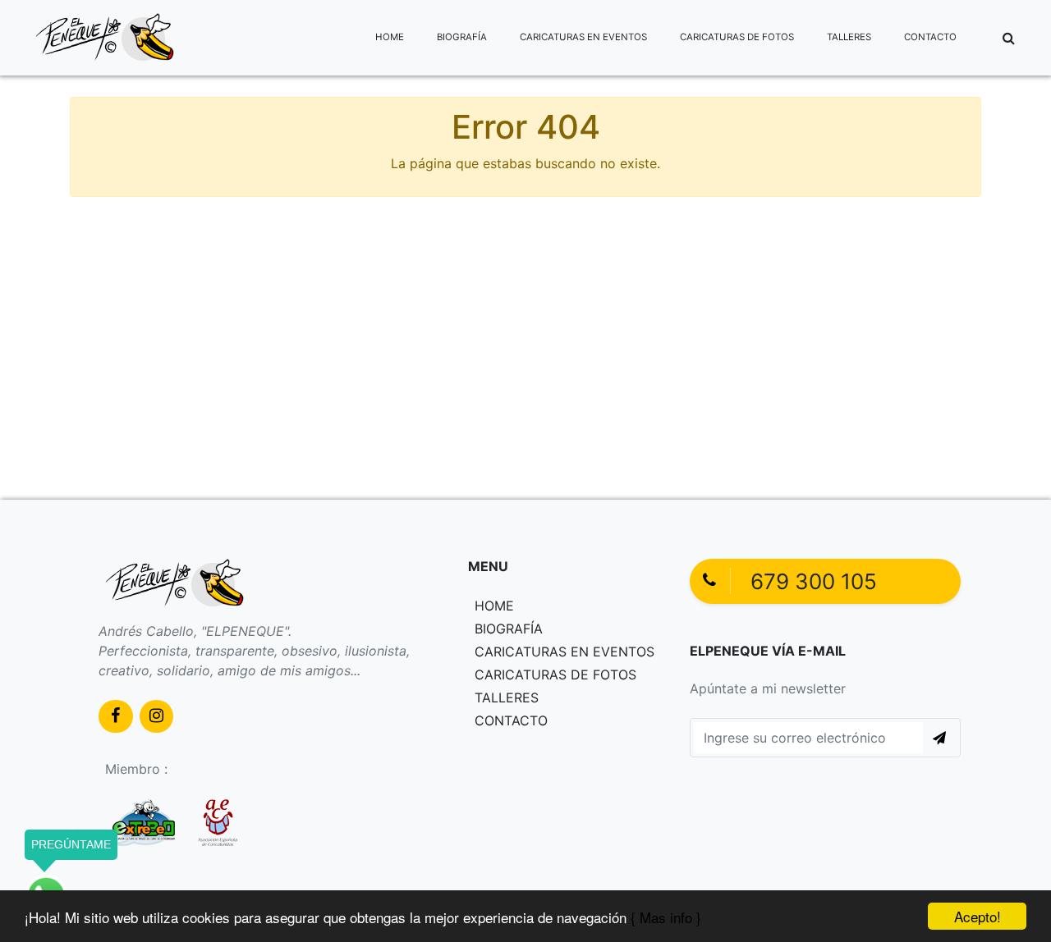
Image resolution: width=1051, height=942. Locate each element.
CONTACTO (930, 37)
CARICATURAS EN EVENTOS (583, 37)
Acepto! (977, 916)
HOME (389, 37)
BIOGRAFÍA (462, 37)
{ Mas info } (666, 917)
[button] (1009, 37)
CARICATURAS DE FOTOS (737, 37)
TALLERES (849, 37)
